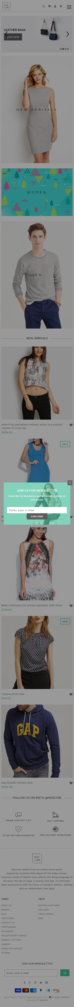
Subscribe (37, 516)
